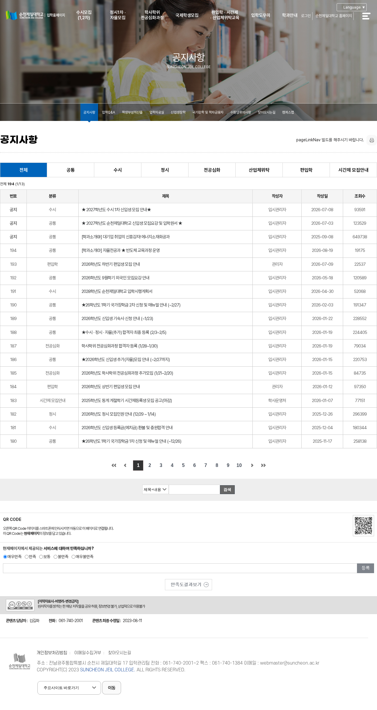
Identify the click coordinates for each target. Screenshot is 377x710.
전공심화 (212, 170)
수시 (118, 170)
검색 (227, 489)
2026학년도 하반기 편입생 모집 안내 (111, 264)
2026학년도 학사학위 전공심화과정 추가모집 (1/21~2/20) (127, 373)
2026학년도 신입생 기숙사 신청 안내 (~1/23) (117, 318)
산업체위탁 (259, 170)
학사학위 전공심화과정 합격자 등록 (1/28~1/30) (120, 346)
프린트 (371, 140)
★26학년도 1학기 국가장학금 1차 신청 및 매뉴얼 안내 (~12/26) (131, 441)
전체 (23, 170)
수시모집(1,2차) (84, 15)
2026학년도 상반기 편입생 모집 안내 (111, 386)
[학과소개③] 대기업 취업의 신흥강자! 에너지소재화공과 (126, 237)
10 (239, 465)
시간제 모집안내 (353, 170)
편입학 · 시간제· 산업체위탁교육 (224, 15)
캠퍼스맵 (288, 112)
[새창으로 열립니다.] (188, 582)
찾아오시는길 (266, 112)
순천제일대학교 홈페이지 (333, 16)
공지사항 (89, 112)
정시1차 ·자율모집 (118, 15)
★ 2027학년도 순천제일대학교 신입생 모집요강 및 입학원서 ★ (132, 223)
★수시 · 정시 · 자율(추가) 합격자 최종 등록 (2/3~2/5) (124, 332)
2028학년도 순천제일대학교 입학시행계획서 (117, 291)
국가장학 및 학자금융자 (208, 112)
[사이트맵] (369, 20)
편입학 (306, 170)
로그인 (306, 16)
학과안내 (289, 15)
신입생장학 (178, 112)
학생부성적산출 (132, 112)
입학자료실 (156, 112)
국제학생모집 (187, 15)
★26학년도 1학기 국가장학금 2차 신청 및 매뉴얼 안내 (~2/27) (131, 305)
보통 (46, 556)
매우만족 (14, 556)
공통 (71, 170)
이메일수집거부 (87, 652)
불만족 (63, 556)
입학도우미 (260, 15)
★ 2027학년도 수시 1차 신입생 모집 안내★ (116, 209)
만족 (32, 556)
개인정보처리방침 (52, 652)
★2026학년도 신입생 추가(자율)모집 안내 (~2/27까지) (126, 359)
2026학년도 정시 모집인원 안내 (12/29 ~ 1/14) (119, 414)
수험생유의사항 (240, 112)
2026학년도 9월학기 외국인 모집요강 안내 (115, 278)
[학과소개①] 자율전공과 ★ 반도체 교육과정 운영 (121, 250)
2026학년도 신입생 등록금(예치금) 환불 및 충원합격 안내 (127, 427)
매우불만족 (84, 556)
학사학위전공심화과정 (152, 15)
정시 (165, 170)
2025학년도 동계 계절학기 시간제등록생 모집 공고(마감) (127, 400)
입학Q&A (108, 112)
